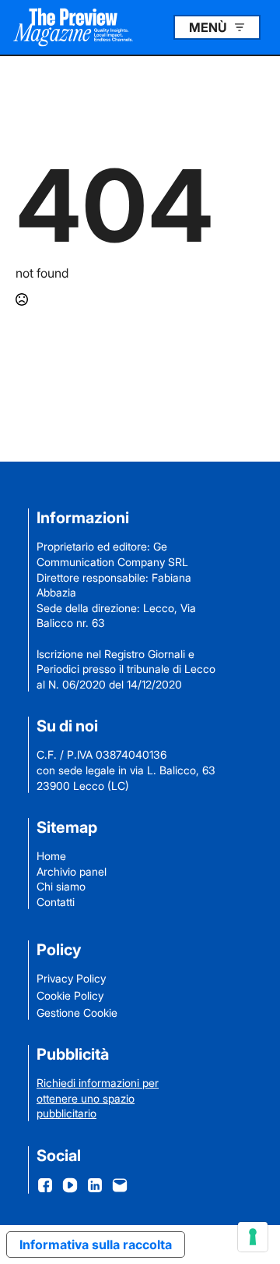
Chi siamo (61, 886)
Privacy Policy (71, 978)
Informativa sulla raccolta (95, 1244)
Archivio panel (72, 871)
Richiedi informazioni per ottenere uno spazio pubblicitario (98, 1098)
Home (51, 855)
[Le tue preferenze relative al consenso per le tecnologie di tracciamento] (253, 1237)
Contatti (56, 901)
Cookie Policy (70, 995)
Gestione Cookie (77, 1012)
